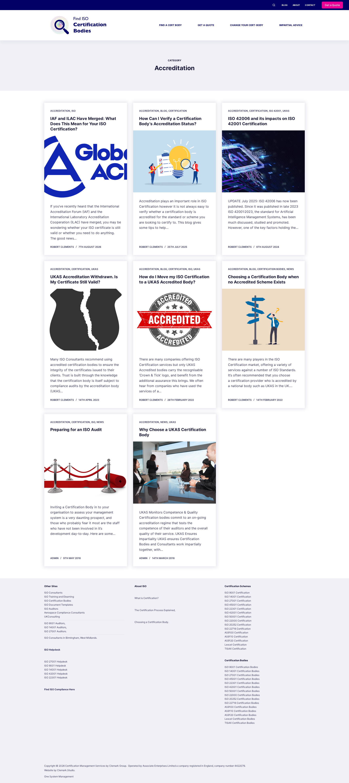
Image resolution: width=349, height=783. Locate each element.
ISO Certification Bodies (57, 600)
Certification (177, 110)
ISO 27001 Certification (238, 600)
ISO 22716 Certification (238, 628)
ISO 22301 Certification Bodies (242, 682)
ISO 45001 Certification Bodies (242, 678)
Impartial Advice (290, 25)
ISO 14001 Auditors (55, 627)
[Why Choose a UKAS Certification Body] (174, 472)
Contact (310, 5)
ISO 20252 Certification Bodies (242, 698)
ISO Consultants (53, 592)
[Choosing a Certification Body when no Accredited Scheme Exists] (263, 320)
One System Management (59, 776)
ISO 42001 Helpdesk (56, 673)
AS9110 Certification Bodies (240, 710)
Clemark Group (117, 765)
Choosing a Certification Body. (152, 622)
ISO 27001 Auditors (55, 631)
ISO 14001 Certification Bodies (242, 671)
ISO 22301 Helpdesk (55, 677)
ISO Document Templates (58, 604)
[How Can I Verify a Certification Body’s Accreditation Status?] (174, 161)
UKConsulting (52, 616)
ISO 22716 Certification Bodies (242, 702)
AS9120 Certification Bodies (240, 714)
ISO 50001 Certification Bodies (242, 690)
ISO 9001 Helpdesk (55, 665)
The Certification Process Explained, (155, 610)
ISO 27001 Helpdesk (55, 661)
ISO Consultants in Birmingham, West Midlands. (70, 637)
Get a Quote (332, 5)
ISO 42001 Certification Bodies (242, 686)
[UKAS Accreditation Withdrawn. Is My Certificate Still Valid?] (85, 320)
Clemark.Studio (66, 770)
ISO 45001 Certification (238, 604)
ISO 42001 (275, 110)
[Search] (274, 5)
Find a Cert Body (170, 25)
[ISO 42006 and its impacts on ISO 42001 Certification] (263, 161)
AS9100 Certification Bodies (240, 706)
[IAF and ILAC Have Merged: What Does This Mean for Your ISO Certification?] (85, 167)
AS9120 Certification (236, 640)
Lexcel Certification (236, 644)
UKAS (286, 110)
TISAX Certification (235, 648)
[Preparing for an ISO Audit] (85, 467)
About (296, 5)
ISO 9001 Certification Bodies (241, 666)
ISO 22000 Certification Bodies (242, 695)
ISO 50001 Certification (238, 616)
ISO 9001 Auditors (54, 623)
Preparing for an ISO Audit (76, 429)
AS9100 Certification (236, 632)
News (290, 269)
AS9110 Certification (236, 636)
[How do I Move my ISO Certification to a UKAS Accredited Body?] (174, 320)
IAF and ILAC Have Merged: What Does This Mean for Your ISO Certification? (83, 123)
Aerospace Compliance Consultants (64, 612)
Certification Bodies (271, 269)
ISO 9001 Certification (237, 592)
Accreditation (60, 110)
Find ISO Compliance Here (59, 689)
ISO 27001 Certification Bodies (242, 675)
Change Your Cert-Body (246, 25)
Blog (285, 5)
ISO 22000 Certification (238, 620)
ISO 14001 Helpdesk (55, 669)
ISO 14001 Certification (238, 596)
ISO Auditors (51, 608)
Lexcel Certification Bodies (240, 718)
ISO (73, 110)
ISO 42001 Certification (238, 612)
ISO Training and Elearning (59, 596)
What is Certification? (147, 598)
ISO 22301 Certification (238, 608)
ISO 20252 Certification (238, 624)
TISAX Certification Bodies (239, 722)
